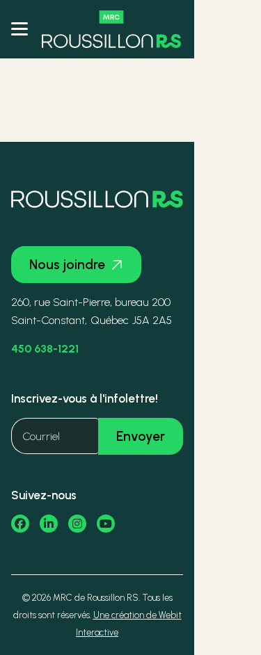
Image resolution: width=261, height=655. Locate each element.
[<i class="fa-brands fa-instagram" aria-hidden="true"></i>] (77, 524)
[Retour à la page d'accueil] (111, 29)
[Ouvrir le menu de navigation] (19, 29)
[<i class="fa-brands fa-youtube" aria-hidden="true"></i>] (106, 524)
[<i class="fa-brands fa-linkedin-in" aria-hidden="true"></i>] (49, 524)
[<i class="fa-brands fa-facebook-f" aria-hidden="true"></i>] (20, 524)
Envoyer (140, 436)
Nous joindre (67, 265)
